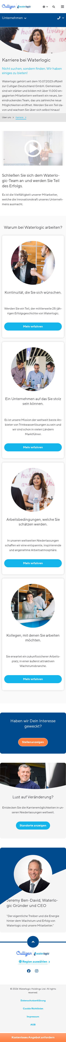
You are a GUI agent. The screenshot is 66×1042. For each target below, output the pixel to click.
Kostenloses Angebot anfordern (33, 1037)
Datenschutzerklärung (33, 1000)
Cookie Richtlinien (33, 1008)
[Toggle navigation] (62, 6)
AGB (33, 1024)
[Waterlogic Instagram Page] (37, 971)
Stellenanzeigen (33, 742)
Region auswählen (34, 962)
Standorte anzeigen (33, 825)
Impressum (33, 1016)
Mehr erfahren (33, 326)
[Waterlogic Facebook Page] (29, 971)
